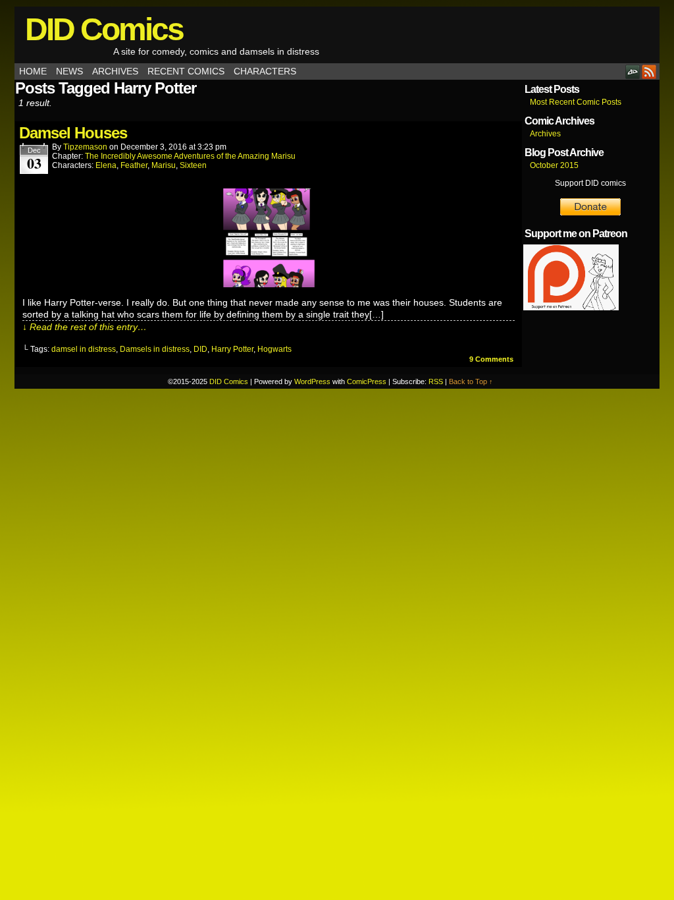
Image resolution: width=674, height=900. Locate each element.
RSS (649, 71)
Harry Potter (232, 349)
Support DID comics (590, 183)
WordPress (312, 381)
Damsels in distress (155, 349)
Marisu (163, 165)
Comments (491, 359)
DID (200, 349)
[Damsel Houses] (268, 284)
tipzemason (85, 147)
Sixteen (193, 165)
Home (33, 71)
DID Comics (104, 29)
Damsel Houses (73, 133)
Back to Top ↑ (471, 381)
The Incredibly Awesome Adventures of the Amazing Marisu (190, 156)
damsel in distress (83, 349)
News (69, 71)
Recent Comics (185, 71)
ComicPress (366, 381)
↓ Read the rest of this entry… (84, 327)
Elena (106, 165)
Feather (133, 165)
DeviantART (633, 71)
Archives (115, 71)
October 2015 (554, 165)
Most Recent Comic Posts (575, 102)
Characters (265, 71)
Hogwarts (274, 349)
